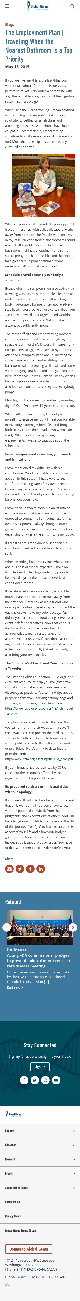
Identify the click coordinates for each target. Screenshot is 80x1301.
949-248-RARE (35, 1269)
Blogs (9, 24)
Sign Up (40, 1066)
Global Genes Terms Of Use (20, 1231)
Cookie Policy (12, 1202)
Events (9, 1173)
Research (10, 1159)
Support (9, 1131)
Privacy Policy (13, 1216)
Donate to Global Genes (28, 1249)
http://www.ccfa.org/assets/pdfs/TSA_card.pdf (39, 759)
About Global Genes (16, 1188)
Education (10, 1145)
